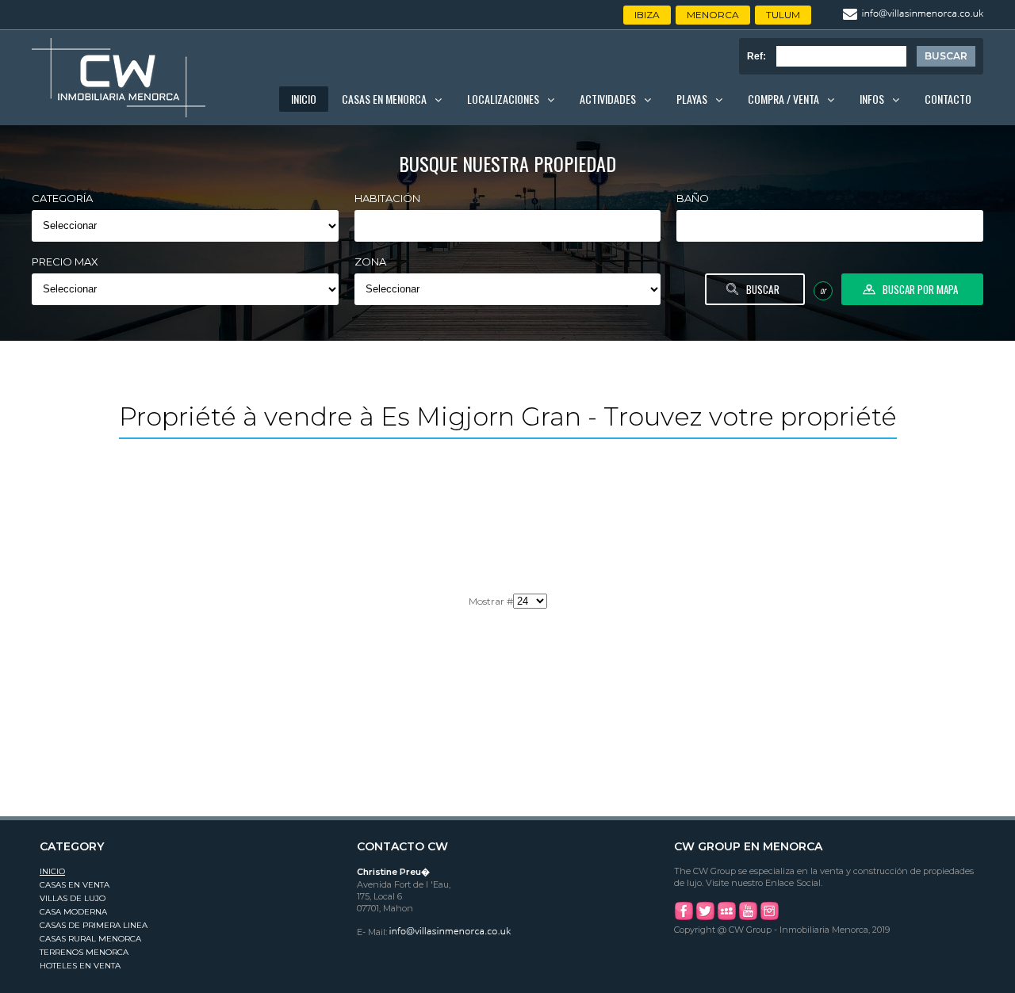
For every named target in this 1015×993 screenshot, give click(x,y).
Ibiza (647, 15)
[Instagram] (769, 917)
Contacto (948, 98)
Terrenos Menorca (84, 952)
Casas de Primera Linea (93, 925)
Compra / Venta (783, 98)
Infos (872, 98)
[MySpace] (726, 917)
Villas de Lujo (72, 898)
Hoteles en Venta (80, 966)
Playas (691, 98)
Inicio (303, 98)
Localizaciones (503, 98)
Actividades (608, 98)
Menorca (713, 15)
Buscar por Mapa (920, 289)
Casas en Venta (74, 885)
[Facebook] (683, 917)
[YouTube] (747, 917)
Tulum (783, 15)
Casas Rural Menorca (90, 939)
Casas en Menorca (384, 98)
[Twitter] (704, 917)
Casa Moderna (73, 912)
